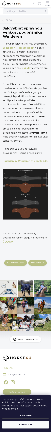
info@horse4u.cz (16, 374)
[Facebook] (5, 381)
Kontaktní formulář (17, 392)
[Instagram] (12, 381)
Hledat (44, 11)
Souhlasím (25, 424)
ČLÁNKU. (8, 241)
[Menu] (47, 3)
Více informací (10, 408)
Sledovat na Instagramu (28, 339)
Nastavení (26, 415)
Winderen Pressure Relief (18, 47)
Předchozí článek (17, 263)
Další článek (36, 263)
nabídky (26, 68)
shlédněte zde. (25, 161)
